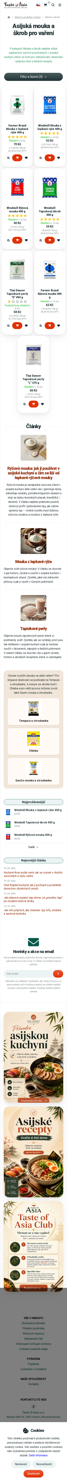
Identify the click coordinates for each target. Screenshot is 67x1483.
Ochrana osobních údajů (33, 1349)
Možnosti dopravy (33, 1333)
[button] (8, 158)
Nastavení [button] (21, 1464)
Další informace (38, 1455)
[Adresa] (33, 1407)
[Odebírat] (58, 974)
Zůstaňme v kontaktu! (33, 1369)
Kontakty (33, 1384)
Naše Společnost (33, 1379)
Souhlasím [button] (33, 1473)
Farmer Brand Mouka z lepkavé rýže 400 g (17, 129)
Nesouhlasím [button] (44, 1464)
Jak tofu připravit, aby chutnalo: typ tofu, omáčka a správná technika (32, 912)
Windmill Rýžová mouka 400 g (17, 209)
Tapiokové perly (33, 628)
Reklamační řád (33, 1338)
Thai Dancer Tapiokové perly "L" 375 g (33, 379)
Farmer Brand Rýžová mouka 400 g (50, 294)
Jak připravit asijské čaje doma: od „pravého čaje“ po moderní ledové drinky (33, 899)
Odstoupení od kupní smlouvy (33, 1344)
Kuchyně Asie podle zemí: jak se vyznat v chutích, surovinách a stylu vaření (33, 874)
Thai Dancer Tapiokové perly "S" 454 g (17, 294)
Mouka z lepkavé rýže (33, 561)
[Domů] (15, 5)
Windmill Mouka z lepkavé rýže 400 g (49, 127)
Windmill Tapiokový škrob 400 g (50, 211)
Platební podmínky (33, 1328)
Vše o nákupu (33, 1318)
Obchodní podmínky (33, 1323)
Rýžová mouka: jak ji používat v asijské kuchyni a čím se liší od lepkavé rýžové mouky (33, 473)
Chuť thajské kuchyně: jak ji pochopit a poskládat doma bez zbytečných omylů (32, 886)
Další (32, 847)
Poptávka (33, 1364)
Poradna (33, 1358)
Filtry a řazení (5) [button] (31, 76)
